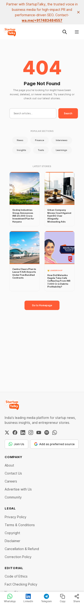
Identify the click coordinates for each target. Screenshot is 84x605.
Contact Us (13, 473)
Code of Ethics (16, 576)
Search (68, 113)
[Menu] (77, 32)
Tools (41, 150)
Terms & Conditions (20, 525)
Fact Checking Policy (21, 584)
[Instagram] (30, 432)
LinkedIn (28, 601)
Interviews (61, 140)
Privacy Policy (15, 517)
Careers (11, 481)
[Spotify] (46, 432)
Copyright (12, 533)
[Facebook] (15, 432)
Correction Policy (18, 557)
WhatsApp (10, 601)
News (20, 140)
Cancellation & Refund (22, 549)
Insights (21, 150)
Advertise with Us (18, 489)
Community (13, 497)
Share (76, 601)
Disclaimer (12, 541)
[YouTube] (38, 432)
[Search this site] (65, 32)
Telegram (46, 601)
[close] (78, 12)
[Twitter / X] (7, 432)
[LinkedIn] (23, 432)
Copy (63, 601)
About (9, 465)
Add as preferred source (57, 444)
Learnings (61, 150)
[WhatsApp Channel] (54, 432)
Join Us (19, 444)
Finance (39, 140)
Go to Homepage (42, 305)
